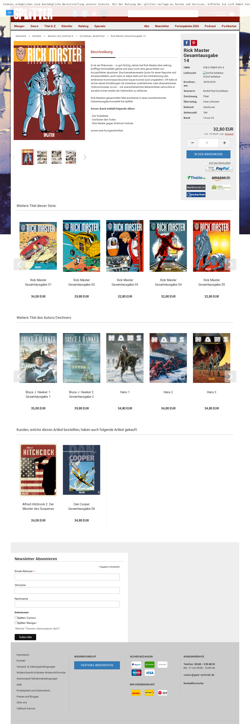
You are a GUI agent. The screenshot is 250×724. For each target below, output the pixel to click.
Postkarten (229, 26)
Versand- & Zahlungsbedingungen (36, 666)
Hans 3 (211, 392)
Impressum (23, 654)
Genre (34, 26)
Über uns (22, 702)
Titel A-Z (50, 26)
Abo (146, 26)
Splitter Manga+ (27, 622)
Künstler (67, 26)
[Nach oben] (239, 718)
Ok (10, 12)
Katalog (83, 26)
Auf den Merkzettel (219, 162)
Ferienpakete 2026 (187, 26)
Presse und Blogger (28, 696)
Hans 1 (125, 392)
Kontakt (21, 660)
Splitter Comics (26, 617)
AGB (19, 684)
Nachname (21, 598)
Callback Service (26, 708)
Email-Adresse (25, 571)
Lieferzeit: (190, 72)
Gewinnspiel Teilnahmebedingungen (37, 678)
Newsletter (162, 26)
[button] (187, 43)
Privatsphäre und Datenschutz (33, 690)
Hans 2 (168, 392)
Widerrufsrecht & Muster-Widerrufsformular (41, 672)
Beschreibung (101, 52)
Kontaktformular (194, 683)
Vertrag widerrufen (97, 665)
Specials (99, 26)
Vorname (20, 585)
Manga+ (19, 26)
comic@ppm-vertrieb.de (199, 674)
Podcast (210, 26)
